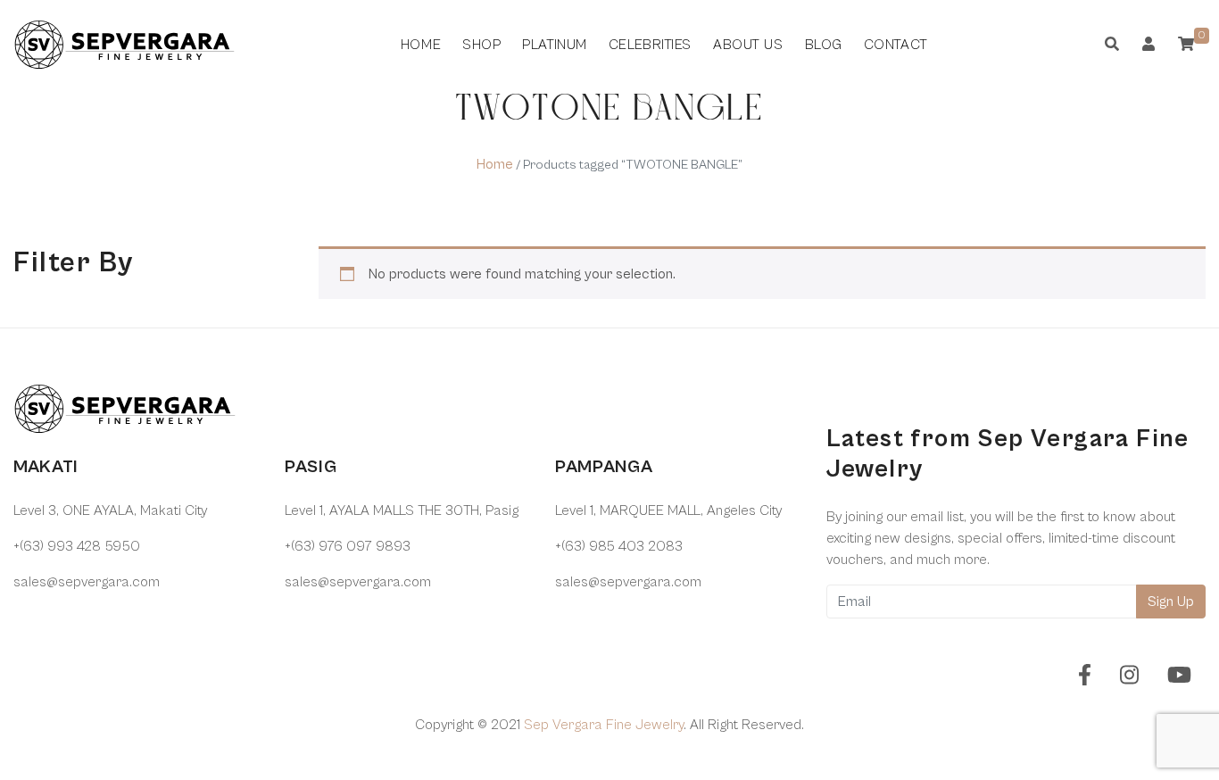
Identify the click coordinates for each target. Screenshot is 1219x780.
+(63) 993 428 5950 (76, 546)
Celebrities (650, 45)
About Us (748, 45)
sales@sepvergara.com (86, 582)
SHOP (481, 45)
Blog (823, 45)
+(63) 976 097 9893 (347, 546)
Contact (896, 45)
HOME (421, 45)
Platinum (554, 45)
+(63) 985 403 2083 (619, 546)
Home (495, 164)
